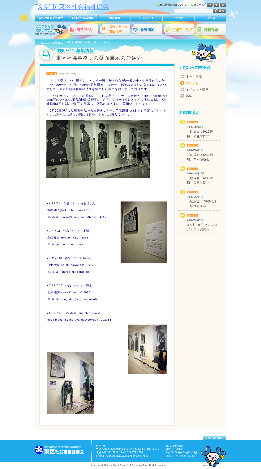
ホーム (45, 42)
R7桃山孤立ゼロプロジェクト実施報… (202, 222)
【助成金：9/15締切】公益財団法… (200, 129)
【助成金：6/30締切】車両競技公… (200, 152)
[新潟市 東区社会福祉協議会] (72, 6)
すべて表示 (194, 76)
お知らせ (57, 42)
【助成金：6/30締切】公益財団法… (200, 176)
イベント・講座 (197, 89)
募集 (189, 96)
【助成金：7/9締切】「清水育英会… (202, 199)
